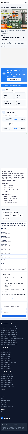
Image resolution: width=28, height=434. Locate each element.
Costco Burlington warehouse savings (9, 334)
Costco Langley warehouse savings (8, 330)
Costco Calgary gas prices (6, 374)
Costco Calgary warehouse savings (8, 326)
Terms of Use (3, 402)
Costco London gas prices (6, 380)
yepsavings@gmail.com (6, 400)
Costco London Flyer (5, 360)
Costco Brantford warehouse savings (9, 342)
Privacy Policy (4, 404)
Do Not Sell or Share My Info (7, 406)
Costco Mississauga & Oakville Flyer (9, 362)
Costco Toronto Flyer (5, 364)
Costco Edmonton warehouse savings (9, 328)
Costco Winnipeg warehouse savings (9, 332)
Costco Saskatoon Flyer (6, 368)
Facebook (7, 212)
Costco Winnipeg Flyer (6, 356)
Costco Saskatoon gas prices (7, 384)
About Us (3, 394)
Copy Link (7, 218)
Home (2, 5)
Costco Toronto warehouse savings (8, 340)
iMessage (7, 215)
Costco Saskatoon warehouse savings (9, 344)
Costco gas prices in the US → (7, 386)
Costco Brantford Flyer (6, 366)
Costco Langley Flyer (5, 354)
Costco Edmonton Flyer (6, 352)
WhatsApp (15, 215)
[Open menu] (2, 2)
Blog (2, 398)
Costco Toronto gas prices (6, 382)
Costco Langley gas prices (6, 378)
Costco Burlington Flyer (6, 358)
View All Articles (13, 298)
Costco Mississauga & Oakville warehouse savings (12, 338)
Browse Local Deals (14, 79)
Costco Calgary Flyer (5, 350)
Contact (2, 396)
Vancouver (7, 5)
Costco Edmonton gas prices (7, 376)
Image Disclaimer (4, 33)
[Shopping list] (26, 2)
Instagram (15, 212)
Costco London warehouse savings (8, 336)
